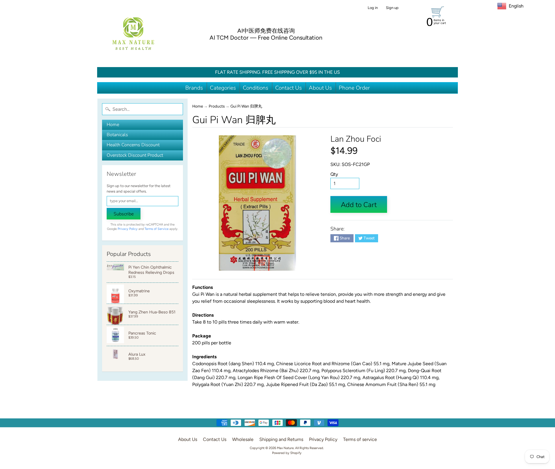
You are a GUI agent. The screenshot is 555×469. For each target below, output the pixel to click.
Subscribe (124, 214)
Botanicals (117, 135)
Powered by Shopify (286, 453)
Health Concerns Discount (133, 145)
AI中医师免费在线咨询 (266, 31)
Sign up (392, 8)
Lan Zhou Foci (355, 139)
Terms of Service (157, 229)
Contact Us (288, 88)
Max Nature (285, 448)
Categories (223, 88)
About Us (320, 88)
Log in (373, 8)
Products (217, 106)
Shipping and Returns (281, 439)
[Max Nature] (133, 33)
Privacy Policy (128, 229)
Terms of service (360, 439)
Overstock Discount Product (135, 155)
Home (113, 124)
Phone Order (354, 88)
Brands (194, 88)
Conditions (255, 88)
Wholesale (243, 439)
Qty (334, 174)
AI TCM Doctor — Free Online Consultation (266, 37)
